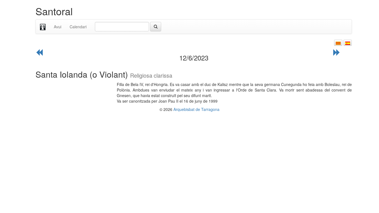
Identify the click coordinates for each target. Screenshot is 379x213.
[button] (338, 43)
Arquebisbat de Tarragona (196, 109)
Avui (57, 26)
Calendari (78, 26)
